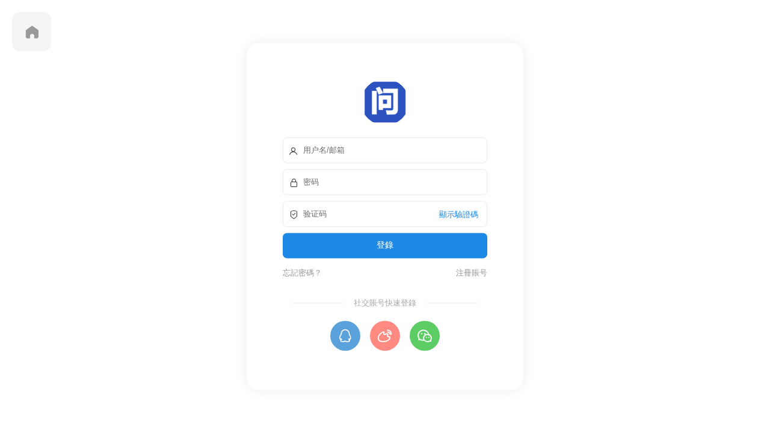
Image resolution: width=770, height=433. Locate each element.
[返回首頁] (31, 31)
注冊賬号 (469, 273)
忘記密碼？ (302, 273)
